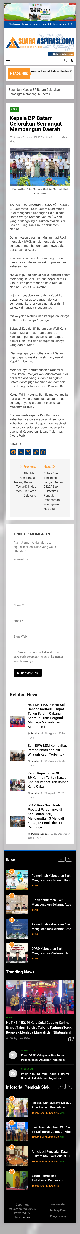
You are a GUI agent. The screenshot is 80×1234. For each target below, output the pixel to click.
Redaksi (35, 733)
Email (18, 621)
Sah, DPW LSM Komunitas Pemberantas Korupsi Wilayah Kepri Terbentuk (47, 750)
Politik (25, 1050)
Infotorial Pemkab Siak (45, 1113)
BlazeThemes (21, 1217)
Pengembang (58, 1216)
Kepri (14, 109)
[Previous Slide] (65, 24)
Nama (19, 605)
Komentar (21, 559)
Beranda (14, 89)
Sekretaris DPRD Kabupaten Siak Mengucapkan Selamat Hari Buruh (51, 953)
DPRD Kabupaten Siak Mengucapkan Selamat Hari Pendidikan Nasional (51, 929)
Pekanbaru (27, 1069)
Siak (32, 1050)
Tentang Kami (58, 1210)
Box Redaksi (58, 1204)
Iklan (35, 885)
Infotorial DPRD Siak (51, 958)
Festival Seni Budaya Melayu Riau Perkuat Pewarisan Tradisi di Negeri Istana (51, 1107)
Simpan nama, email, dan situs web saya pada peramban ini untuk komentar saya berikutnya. (38, 657)
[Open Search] (65, 60)
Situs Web (20, 636)
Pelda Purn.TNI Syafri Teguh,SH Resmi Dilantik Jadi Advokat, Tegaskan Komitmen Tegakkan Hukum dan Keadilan (47, 1078)
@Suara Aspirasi (23, 137)
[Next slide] (71, 24)
